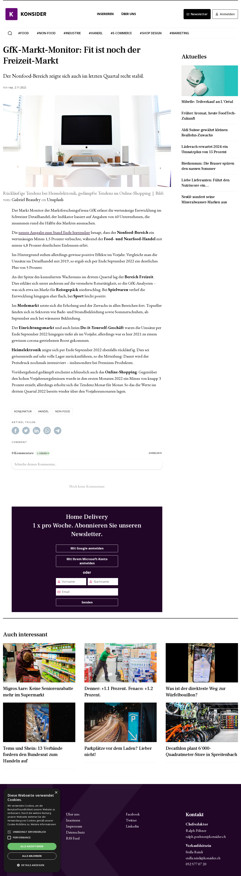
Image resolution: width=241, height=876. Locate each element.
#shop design (151, 33)
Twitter (131, 820)
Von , (8, 87)
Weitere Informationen (43, 824)
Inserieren (105, 14)
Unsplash (55, 199)
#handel (96, 33)
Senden (87, 602)
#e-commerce (121, 33)
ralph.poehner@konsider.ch (206, 836)
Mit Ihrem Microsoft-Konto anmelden (87, 561)
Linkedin (132, 826)
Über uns (128, 14)
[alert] (32, 830)
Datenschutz (75, 832)
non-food (62, 411)
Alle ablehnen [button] (32, 856)
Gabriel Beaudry (26, 199)
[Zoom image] (87, 141)
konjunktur (23, 411)
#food (23, 33)
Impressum (74, 826)
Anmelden (227, 14)
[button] (32, 865)
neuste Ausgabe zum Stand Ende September (54, 232)
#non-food (46, 33)
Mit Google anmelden (87, 548)
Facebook (133, 814)
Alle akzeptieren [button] (32, 846)
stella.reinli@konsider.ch (203, 857)
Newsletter (199, 14)
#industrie (72, 33)
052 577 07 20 (196, 864)
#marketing (179, 33)
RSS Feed (72, 838)
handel (43, 411)
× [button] (56, 792)
